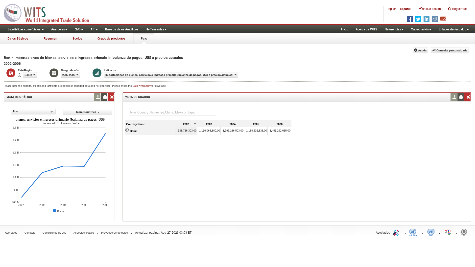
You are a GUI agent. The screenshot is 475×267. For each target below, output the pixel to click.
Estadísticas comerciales (24, 29)
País (144, 38)
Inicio (344, 29)
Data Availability (142, 86)
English (391, 8)
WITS (49, 12)
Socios (77, 38)
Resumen (50, 38)
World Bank (465, 232)
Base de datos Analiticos (121, 29)
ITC (397, 232)
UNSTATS (431, 232)
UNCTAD (414, 232)
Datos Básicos (17, 38)
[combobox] (33, 111)
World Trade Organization (448, 232)
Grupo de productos (111, 38)
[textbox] (172, 112)
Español (405, 8)
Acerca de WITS (366, 29)
